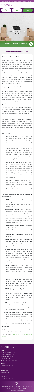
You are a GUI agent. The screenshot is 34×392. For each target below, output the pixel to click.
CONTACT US (17, 334)
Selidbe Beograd (5, 358)
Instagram (11, 378)
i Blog (10, 386)
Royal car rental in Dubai (8, 356)
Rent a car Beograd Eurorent (9, 360)
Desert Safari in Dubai (7, 365)
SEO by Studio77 (21, 388)
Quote (28, 10)
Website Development (19, 386)
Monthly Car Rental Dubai (8, 352)
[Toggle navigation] (31, 5)
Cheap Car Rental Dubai (7, 354)
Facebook (4, 378)
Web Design (5, 386)
